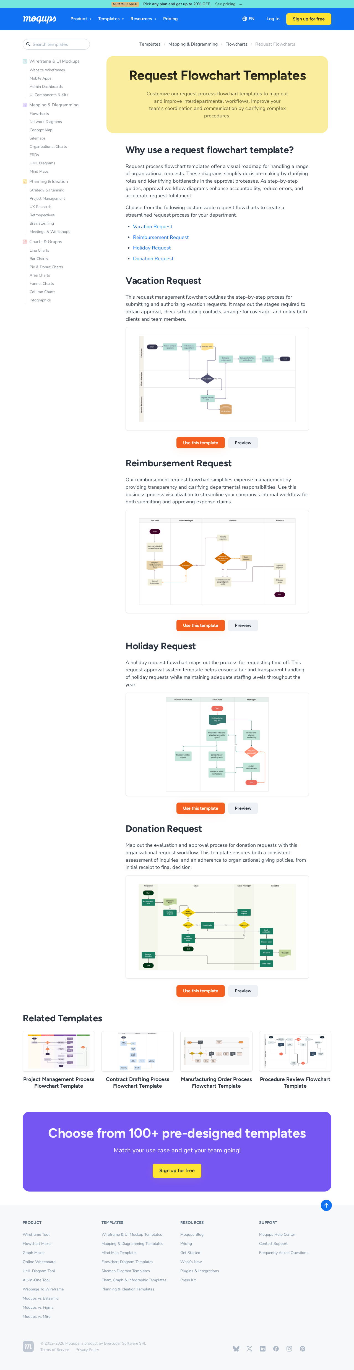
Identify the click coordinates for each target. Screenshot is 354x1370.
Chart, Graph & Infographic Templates (133, 1280)
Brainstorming (42, 223)
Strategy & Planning (47, 190)
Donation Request (153, 258)
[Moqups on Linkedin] (262, 1348)
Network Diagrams (46, 121)
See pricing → (229, 4)
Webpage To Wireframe (43, 1289)
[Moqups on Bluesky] (236, 1348)
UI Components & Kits (49, 95)
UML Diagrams (42, 163)
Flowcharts (39, 113)
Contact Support (273, 1243)
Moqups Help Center (277, 1234)
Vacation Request (152, 226)
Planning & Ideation (48, 181)
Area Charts (40, 275)
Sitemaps (38, 138)
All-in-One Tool (36, 1280)
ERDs (34, 154)
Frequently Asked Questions (283, 1252)
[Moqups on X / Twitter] (249, 1348)
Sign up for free (309, 19)
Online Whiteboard (39, 1261)
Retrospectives (42, 215)
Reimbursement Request (161, 237)
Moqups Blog (192, 1234)
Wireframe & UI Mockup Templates (131, 1234)
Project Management (47, 198)
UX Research (40, 206)
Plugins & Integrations (199, 1271)
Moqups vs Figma (38, 1307)
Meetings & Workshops (50, 231)
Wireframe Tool (36, 1234)
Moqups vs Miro (37, 1316)
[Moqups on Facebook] (276, 1348)
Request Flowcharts (275, 44)
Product (79, 18)
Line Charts (39, 250)
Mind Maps (39, 171)
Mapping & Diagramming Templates (132, 1243)
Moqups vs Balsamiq (41, 1298)
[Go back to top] (326, 1205)
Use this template (200, 442)
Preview (243, 442)
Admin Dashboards (46, 86)
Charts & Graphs (45, 242)
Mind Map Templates (119, 1252)
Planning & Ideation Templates (127, 1289)
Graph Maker (34, 1252)
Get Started (190, 1252)
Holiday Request (152, 247)
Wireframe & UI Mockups (54, 61)
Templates (108, 18)
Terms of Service (54, 1349)
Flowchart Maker (37, 1243)
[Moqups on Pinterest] (302, 1348)
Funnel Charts (42, 283)
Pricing (170, 18)
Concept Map (41, 130)
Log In (273, 18)
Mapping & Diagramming (54, 105)
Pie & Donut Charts (46, 267)
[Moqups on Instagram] (289, 1348)
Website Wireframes (47, 70)
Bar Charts (39, 258)
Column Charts (43, 291)
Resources (141, 18)
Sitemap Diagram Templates (125, 1271)
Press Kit (188, 1280)
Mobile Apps (40, 78)
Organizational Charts (48, 146)
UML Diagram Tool (39, 1271)
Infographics (40, 300)
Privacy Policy (87, 1349)
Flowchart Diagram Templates (127, 1261)
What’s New (191, 1261)
